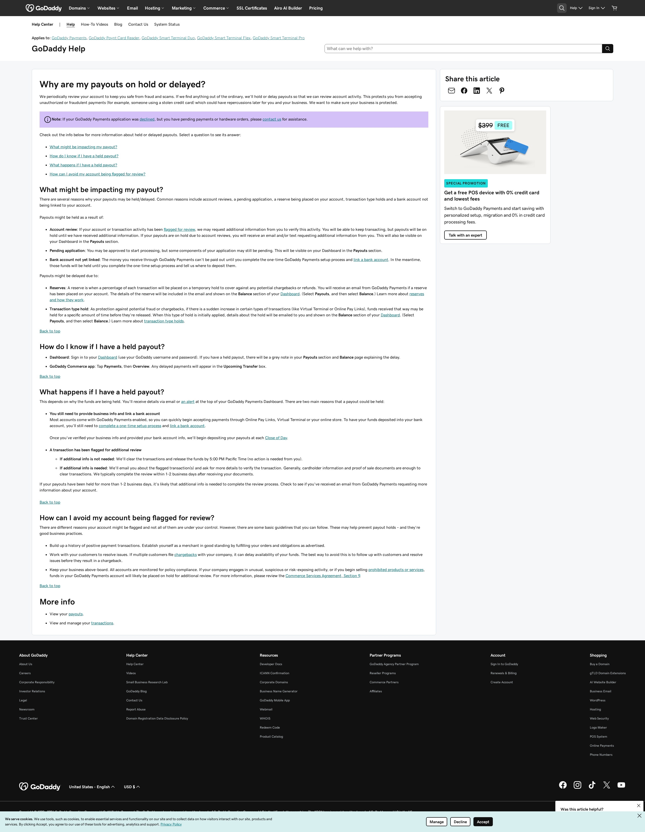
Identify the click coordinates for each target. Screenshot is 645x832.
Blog (118, 24)
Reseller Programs (383, 673)
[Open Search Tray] (562, 8)
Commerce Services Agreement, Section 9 (322, 576)
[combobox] (463, 48)
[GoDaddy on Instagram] (577, 788)
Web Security (599, 718)
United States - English (89, 787)
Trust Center (28, 718)
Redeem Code (270, 727)
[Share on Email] (451, 90)
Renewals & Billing (504, 673)
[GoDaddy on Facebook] (562, 788)
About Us (25, 664)
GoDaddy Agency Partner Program (394, 664)
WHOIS (265, 718)
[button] (638, 805)
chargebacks (185, 554)
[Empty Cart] (614, 8)
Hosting (595, 709)
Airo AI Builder (288, 8)
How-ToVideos (94, 24)
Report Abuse (136, 709)
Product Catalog (271, 736)
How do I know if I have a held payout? (84, 156)
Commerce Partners (384, 682)
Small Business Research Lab (147, 682)
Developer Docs (271, 664)
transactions (102, 623)
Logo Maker (598, 727)
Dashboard (290, 294)
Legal (23, 700)
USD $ (129, 787)
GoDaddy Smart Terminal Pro (279, 38)
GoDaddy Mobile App (275, 700)
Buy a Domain (599, 664)
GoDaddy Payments (69, 38)
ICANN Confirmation (274, 673)
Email (132, 8)
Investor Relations (32, 691)
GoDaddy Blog (136, 691)
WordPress (597, 700)
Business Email (600, 691)
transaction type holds (164, 321)
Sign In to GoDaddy (504, 664)
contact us (272, 119)
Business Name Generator (279, 691)
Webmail (266, 709)
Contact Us (138, 24)
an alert (188, 401)
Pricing (316, 8)
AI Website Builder (603, 682)
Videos (131, 673)
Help (71, 24)
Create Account (502, 682)
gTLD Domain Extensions (608, 673)
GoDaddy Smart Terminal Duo (168, 38)
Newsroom (27, 709)
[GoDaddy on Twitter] (606, 788)
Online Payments (602, 745)
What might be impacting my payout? (83, 147)
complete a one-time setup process (130, 426)
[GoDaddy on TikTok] (592, 788)
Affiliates (376, 691)
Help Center (135, 664)
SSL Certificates (252, 8)
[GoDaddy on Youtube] (621, 788)
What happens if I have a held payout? (83, 165)
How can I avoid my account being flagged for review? (97, 174)
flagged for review (179, 229)
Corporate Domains (274, 682)
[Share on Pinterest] (502, 90)
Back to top (50, 331)
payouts (76, 614)
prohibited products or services (396, 570)
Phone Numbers (601, 754)
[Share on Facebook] (464, 90)
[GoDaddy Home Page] (40, 786)
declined (147, 119)
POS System (598, 736)
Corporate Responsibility (36, 682)
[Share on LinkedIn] (476, 90)
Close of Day (276, 438)
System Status (167, 24)
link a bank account (370, 259)
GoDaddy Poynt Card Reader (114, 38)
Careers (25, 673)
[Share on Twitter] (489, 90)
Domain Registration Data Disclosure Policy (157, 718)
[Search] (607, 48)
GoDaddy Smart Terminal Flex (223, 38)
